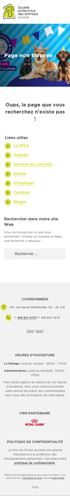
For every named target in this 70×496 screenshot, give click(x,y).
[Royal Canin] (35, 418)
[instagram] (38, 338)
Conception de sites (32, 478)
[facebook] (31, 338)
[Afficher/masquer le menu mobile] (66, 12)
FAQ (35, 487)
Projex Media (57, 478)
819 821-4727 (27, 317)
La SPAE (21, 145)
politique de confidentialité (34, 463)
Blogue (19, 201)
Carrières (21, 192)
